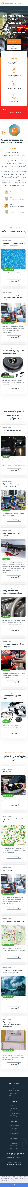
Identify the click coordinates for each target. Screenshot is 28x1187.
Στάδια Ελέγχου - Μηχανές (14, 1113)
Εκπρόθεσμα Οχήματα (14, 1130)
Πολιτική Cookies (14, 1148)
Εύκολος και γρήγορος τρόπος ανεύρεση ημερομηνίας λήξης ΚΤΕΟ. (13, 297)
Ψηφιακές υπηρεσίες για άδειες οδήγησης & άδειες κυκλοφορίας (12, 1024)
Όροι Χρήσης (14, 1143)
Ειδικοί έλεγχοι (14, 1116)
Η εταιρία (14, 1088)
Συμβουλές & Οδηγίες (14, 1125)
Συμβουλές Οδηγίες (7, 795)
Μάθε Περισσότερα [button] (9, 1180)
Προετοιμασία (14, 1105)
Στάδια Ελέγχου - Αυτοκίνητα (14, 1110)
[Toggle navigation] (24, 3)
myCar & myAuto (8, 870)
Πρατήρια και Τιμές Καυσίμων (13, 921)
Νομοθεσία (5, 456)
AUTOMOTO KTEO (11, 1173)
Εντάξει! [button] (14, 1185)
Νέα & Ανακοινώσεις (8, 269)
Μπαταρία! (6, 772)
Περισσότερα (13, 281)
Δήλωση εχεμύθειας (14, 1145)
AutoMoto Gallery (14, 1133)
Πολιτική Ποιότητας (14, 1096)
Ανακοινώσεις (14, 1093)
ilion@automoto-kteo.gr (15, 1157)
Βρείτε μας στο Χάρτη (14, 1164)
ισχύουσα (15, 110)
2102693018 (16, 1154)
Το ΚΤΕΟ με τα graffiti (14, 1090)
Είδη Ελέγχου (14, 1108)
